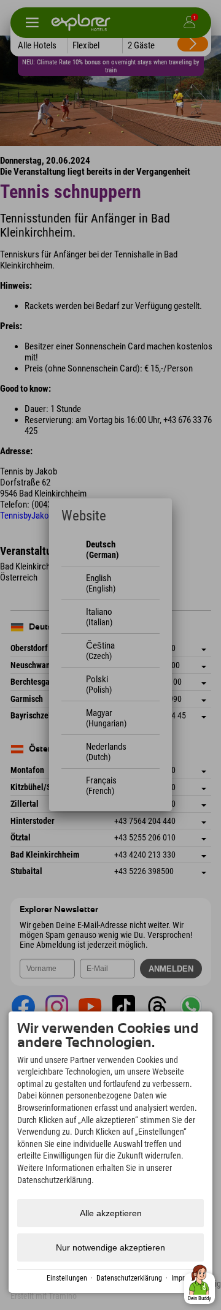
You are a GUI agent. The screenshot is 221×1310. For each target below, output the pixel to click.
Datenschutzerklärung (129, 1278)
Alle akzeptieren (111, 1213)
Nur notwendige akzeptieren (110, 1247)
